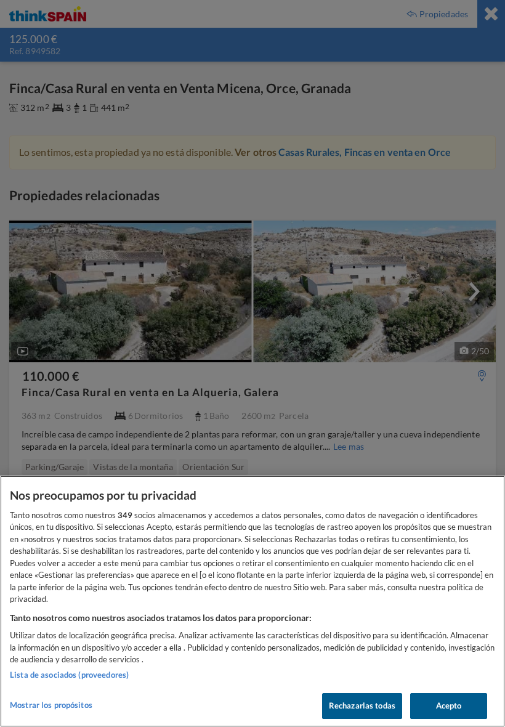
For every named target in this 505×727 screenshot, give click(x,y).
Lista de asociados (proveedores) (69, 675)
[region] (252, 601)
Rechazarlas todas (362, 705)
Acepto (449, 705)
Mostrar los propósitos (51, 705)
